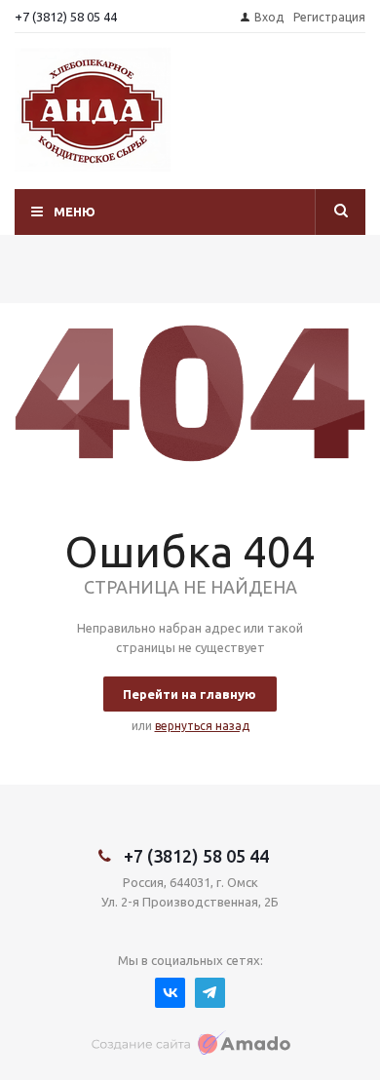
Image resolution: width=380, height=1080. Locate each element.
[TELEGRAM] (210, 993)
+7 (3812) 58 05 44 (66, 16)
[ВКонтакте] (170, 993)
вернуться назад (202, 725)
